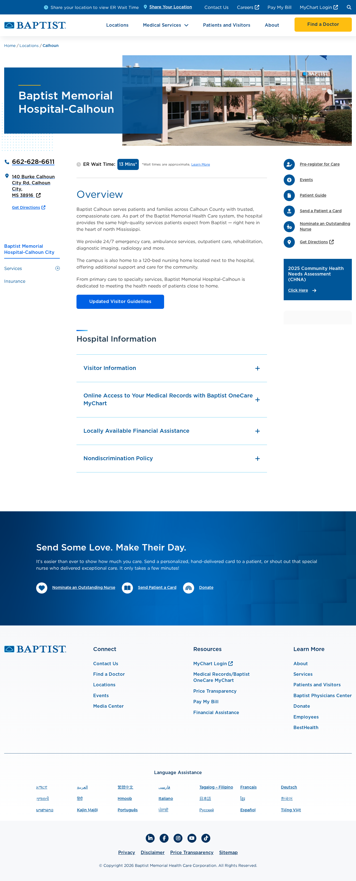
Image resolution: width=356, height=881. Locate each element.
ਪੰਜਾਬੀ (163, 810)
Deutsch (289, 787)
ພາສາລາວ (44, 810)
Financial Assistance (216, 712)
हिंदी (80, 799)
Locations (117, 25)
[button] (57, 268)
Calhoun (51, 46)
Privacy (126, 852)
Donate (301, 706)
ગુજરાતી (42, 799)
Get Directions (26, 208)
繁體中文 (125, 787)
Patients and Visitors (226, 25)
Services (303, 674)
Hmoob (125, 799)
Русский (206, 810)
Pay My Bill (279, 7)
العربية (82, 787)
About (272, 25)
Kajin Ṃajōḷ (87, 810)
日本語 (205, 799)
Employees (306, 717)
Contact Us (216, 7)
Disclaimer (153, 852)
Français (248, 787)
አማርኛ (41, 787)
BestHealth (305, 727)
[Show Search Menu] (349, 7)
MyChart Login (316, 7)
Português (128, 810)
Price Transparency (215, 691)
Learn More (200, 164)
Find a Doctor (109, 674)
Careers (245, 7)
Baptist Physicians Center (322, 696)
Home (10, 45)
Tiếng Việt (291, 810)
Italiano (166, 799)
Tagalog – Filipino (216, 787)
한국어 (287, 799)
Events (101, 696)
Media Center (108, 706)
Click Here (298, 290)
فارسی (164, 787)
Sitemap (228, 852)
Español (248, 810)
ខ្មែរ (242, 799)
